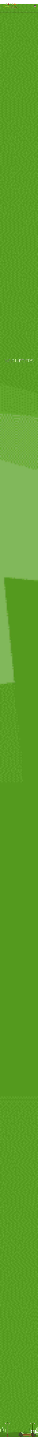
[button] (35, 6)
